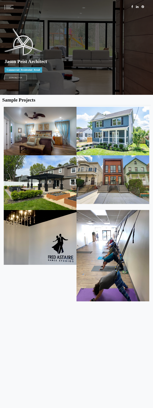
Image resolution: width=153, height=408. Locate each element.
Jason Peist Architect (25, 61)
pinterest (143, 6)
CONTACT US (15, 77)
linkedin (137, 6)
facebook (132, 6)
